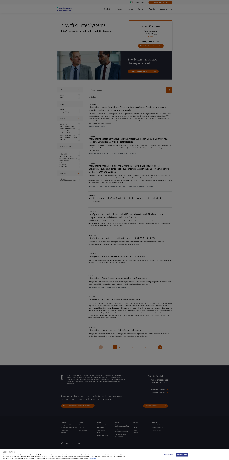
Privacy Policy (92, 458)
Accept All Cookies (182, 454)
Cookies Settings (168, 454)
